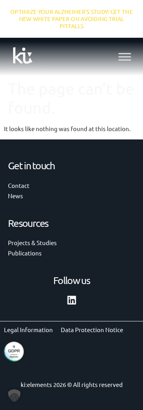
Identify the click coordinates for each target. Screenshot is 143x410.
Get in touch (31, 165)
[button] (14, 395)
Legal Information (28, 329)
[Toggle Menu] (124, 56)
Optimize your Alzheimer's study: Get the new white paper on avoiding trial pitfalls (71, 18)
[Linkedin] (72, 300)
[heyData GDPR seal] (14, 359)
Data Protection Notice (92, 329)
